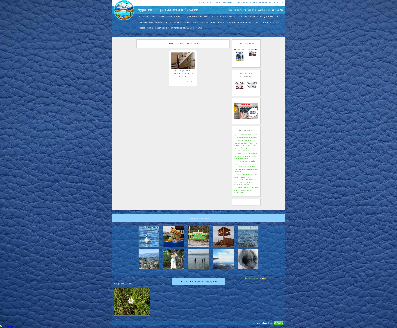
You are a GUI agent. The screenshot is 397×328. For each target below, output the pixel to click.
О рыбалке (143, 22)
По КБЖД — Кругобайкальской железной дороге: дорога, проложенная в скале (245, 182)
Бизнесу (229, 22)
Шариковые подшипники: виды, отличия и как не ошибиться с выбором (246, 169)
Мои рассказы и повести (247, 3)
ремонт (207, 17)
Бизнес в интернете (256, 22)
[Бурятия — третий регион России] (124, 10)
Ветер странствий (195, 17)
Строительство (233, 17)
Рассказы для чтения (162, 22)
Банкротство (277, 3)
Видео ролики (200, 22)
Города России (271, 22)
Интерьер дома (240, 22)
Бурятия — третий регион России (168, 9)
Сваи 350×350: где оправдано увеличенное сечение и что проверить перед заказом (246, 155)
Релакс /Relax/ (265, 3)
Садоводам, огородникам (268, 17)
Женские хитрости (248, 17)
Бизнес (169, 17)
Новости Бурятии (146, 28)
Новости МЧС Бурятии (164, 28)
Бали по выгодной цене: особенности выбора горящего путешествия (246, 189)
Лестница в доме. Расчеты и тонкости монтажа (183, 73)
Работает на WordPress (258, 323)
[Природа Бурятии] (132, 301)
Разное (190, 22)
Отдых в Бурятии (219, 17)
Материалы (211, 22)
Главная (192, 3)
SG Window (278, 323)
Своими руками (179, 22)
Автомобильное (180, 17)
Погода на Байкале (213, 3)
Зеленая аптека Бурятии (192, 28)
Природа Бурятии (229, 3)
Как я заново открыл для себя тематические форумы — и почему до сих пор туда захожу (245, 142)
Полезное (161, 17)
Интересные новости (147, 17)
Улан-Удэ (200, 3)
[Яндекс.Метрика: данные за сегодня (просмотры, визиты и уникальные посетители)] (7, 326)
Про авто (221, 22)
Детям (150, 22)
